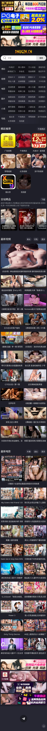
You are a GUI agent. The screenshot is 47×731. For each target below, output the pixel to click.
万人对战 (31, 67)
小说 (3, 108)
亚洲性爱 (11, 87)
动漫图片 (41, 97)
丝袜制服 (21, 81)
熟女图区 (31, 101)
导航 (3, 118)
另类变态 (41, 91)
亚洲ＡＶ (11, 77)
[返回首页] (43, 726)
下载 (43, 199)
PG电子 (12, 67)
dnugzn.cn (23, 51)
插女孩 (11, 117)
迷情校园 (11, 111)
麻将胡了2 (12, 71)
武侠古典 (41, 107)
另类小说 (21, 111)
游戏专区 (41, 67)
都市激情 (11, 107)
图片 (3, 98)
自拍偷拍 (21, 77)
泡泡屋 (21, 121)
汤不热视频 (42, 117)
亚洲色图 (21, 97)
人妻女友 (31, 107)
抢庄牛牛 (41, 71)
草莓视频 (31, 117)
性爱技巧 (41, 111)
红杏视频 (11, 121)
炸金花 (21, 71)
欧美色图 (31, 97)
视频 (3, 79)
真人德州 (21, 67)
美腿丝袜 (11, 101)
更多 (43, 239)
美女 (28, 239)
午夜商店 (21, 117)
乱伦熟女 (31, 91)
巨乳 (36, 239)
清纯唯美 (21, 101)
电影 (3, 88)
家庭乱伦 (21, 107)
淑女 (36, 451)
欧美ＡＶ (31, 77)
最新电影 (6, 451)
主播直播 (31, 81)
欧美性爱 (41, 87)
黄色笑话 (31, 111)
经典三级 (21, 91)
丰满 (28, 451)
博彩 (3, 69)
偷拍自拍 (21, 87)
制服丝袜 (11, 91)
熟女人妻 (11, 81)
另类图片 (41, 101)
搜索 (41, 58)
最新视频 (6, 239)
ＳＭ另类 (41, 81)
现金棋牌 (31, 71)
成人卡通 (31, 87)
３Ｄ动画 (41, 77)
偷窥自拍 (11, 97)
